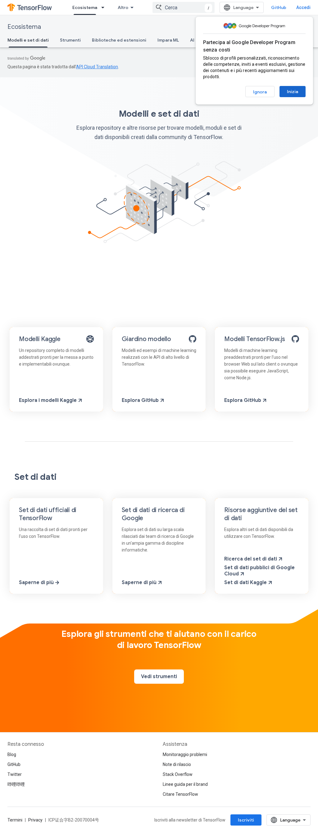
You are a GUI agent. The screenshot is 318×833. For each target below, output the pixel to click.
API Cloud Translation (97, 66)
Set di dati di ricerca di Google (153, 514)
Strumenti (70, 40)
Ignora (260, 92)
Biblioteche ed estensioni (119, 40)
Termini (14, 819)
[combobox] (183, 7)
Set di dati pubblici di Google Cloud (259, 571)
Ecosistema (84, 7)
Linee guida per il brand (185, 784)
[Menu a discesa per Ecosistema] (104, 7)
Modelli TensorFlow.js (254, 339)
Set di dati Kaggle (245, 582)
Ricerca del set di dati (250, 559)
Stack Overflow (178, 774)
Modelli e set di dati (28, 40)
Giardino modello (146, 339)
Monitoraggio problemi (185, 754)
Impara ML (168, 40)
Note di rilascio (177, 764)
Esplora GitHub (140, 400)
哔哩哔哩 (16, 784)
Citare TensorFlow (180, 794)
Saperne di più (36, 582)
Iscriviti (246, 820)
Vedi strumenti (159, 676)
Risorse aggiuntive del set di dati (261, 514)
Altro (123, 7)
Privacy (35, 819)
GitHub (278, 7)
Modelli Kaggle (40, 339)
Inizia (292, 91)
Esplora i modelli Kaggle (48, 400)
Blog (11, 754)
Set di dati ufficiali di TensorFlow (47, 514)
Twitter (14, 774)
